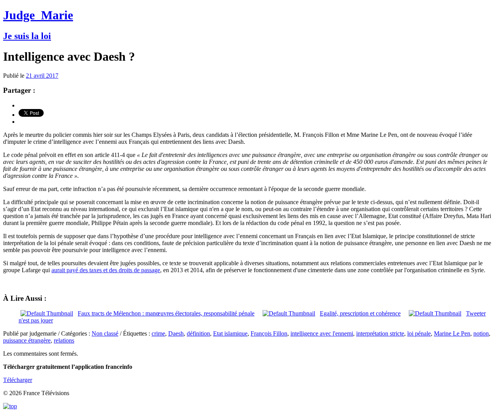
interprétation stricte (380, 333)
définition (198, 333)
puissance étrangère (27, 340)
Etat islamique (230, 333)
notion (481, 333)
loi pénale (419, 333)
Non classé (105, 333)
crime (158, 333)
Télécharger (17, 380)
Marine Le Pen (452, 333)
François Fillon (269, 333)
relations (64, 340)
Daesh (176, 333)
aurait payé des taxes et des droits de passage (105, 270)
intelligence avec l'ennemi (321, 333)
